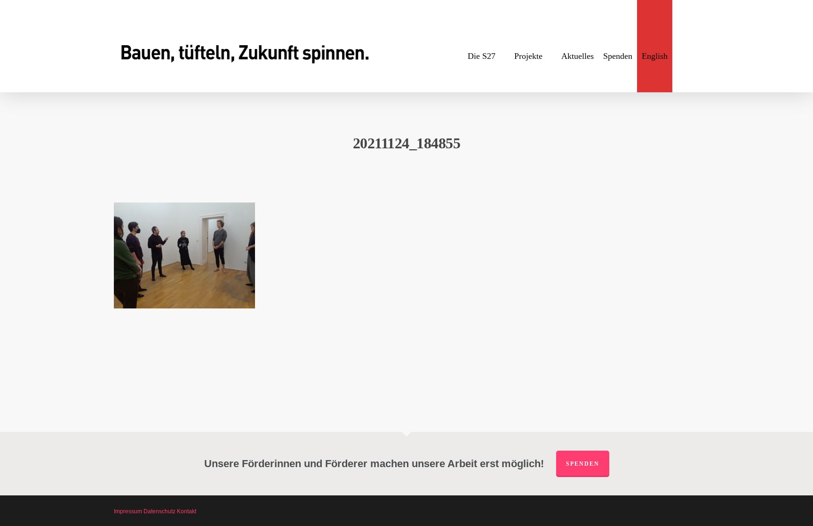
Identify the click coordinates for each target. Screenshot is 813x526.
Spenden (582, 464)
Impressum (128, 511)
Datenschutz (159, 511)
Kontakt (186, 511)
